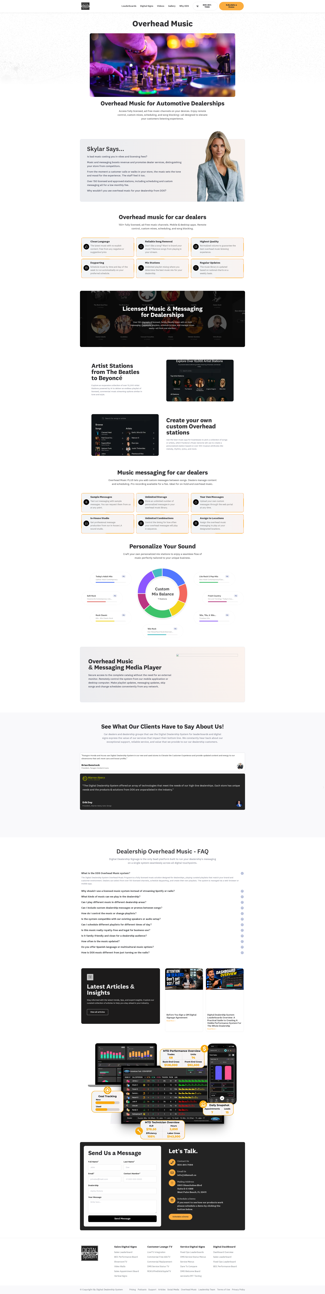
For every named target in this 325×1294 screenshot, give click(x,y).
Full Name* (93, 1162)
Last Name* (129, 1162)
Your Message (94, 1197)
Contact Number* (132, 1174)
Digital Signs (146, 6)
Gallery (172, 6)
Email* (91, 1174)
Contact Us (183, 1161)
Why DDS (184, 6)
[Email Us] (172, 1172)
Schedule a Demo (186, 1199)
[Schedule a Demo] (172, 1200)
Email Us (181, 1171)
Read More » (171, 1021)
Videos (160, 6)
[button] (323, 787)
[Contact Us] (172, 1162)
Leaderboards (129, 6)
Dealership (93, 1186)
